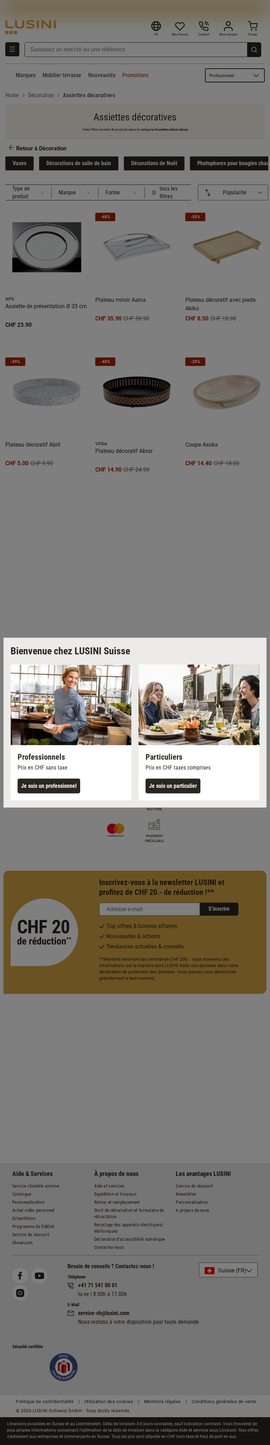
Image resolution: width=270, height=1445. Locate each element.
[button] (71, 732)
